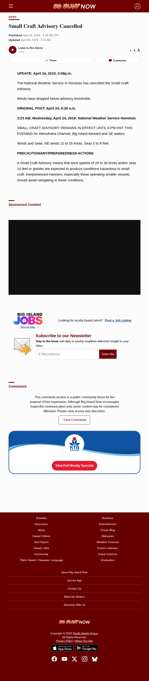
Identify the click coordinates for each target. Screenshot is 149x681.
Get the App (74, 580)
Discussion (41, 524)
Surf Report (41, 542)
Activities (41, 518)
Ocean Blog (107, 530)
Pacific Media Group (85, 633)
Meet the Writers (74, 596)
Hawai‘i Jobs (41, 548)
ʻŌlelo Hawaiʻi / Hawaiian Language (41, 560)
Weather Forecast (108, 542)
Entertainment (107, 524)
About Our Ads (84, 640)
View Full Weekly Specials (74, 465)
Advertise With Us (74, 604)
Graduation (107, 560)
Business (107, 518)
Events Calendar (107, 548)
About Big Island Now (74, 572)
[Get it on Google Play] (86, 648)
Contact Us (74, 588)
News (12, 17)
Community (41, 554)
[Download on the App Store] (62, 648)
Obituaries (107, 536)
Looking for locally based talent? (94, 320)
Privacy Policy (64, 640)
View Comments (74, 420)
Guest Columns (107, 554)
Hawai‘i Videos (41, 536)
